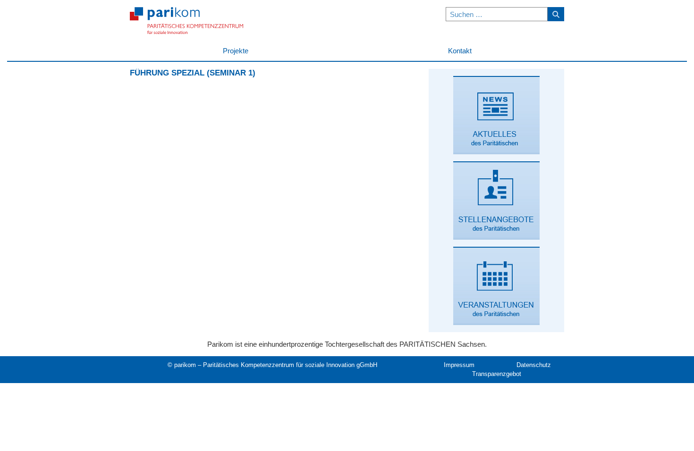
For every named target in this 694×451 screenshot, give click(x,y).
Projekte (235, 51)
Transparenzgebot (496, 373)
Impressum (459, 364)
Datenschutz (533, 364)
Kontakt (460, 51)
